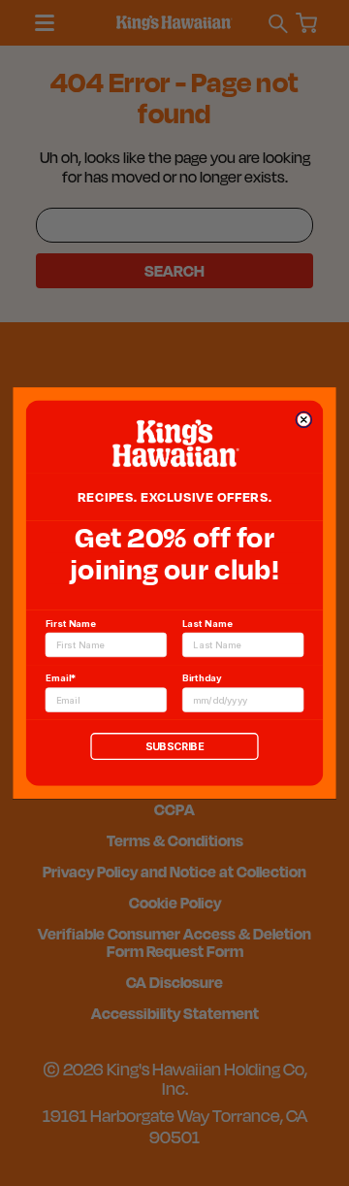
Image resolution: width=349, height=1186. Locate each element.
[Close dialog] (304, 419)
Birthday (202, 678)
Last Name (207, 622)
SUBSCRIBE (175, 746)
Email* (61, 678)
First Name (71, 622)
